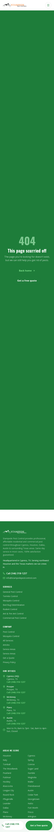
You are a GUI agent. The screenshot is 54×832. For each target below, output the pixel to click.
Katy (5, 760)
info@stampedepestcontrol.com (21, 578)
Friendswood (34, 786)
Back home (25, 270)
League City (8, 790)
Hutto (30, 803)
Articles (6, 644)
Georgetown (33, 799)
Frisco (30, 812)
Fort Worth (33, 807)
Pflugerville (8, 799)
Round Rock (8, 794)
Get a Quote (8, 658)
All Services (8, 640)
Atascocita (8, 786)
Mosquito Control (11, 600)
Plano (5, 812)
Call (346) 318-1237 (16, 573)
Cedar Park (33, 794)
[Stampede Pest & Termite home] (15, 5)
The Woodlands (10, 768)
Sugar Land (33, 768)
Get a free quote (27, 280)
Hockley (6, 781)
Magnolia (32, 777)
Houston (7, 755)
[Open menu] (48, 5)
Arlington (32, 816)
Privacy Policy (9, 662)
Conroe (31, 764)
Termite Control (10, 596)
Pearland (7, 773)
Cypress (31, 755)
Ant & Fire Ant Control (13, 613)
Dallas (6, 807)
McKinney (7, 816)
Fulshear (7, 777)
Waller (31, 781)
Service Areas (9, 649)
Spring (31, 760)
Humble (31, 773)
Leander (7, 803)
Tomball (7, 764)
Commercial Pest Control (14, 618)
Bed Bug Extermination (13, 605)
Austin (31, 790)
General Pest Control (12, 591)
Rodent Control (10, 609)
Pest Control (9, 631)
